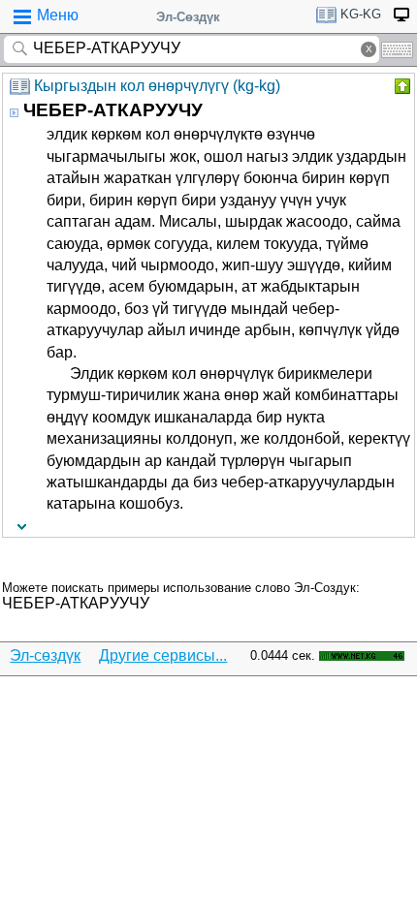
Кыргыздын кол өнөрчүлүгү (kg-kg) (157, 86)
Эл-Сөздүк (188, 17)
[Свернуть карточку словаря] (400, 86)
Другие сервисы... (163, 655)
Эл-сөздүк (45, 655)
